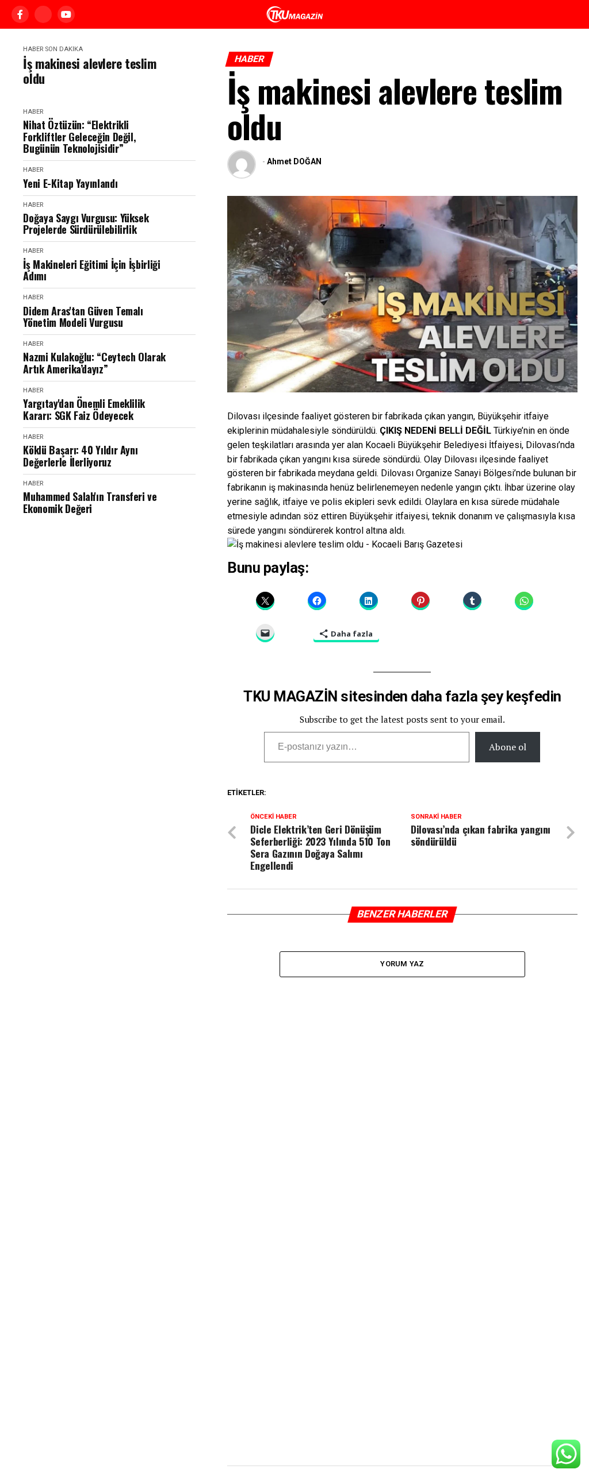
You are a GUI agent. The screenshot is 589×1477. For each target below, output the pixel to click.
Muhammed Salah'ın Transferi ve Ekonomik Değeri (89, 502)
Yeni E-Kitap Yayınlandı (70, 184)
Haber (33, 49)
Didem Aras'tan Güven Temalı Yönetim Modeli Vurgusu (83, 317)
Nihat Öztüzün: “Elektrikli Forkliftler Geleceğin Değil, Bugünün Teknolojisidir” (79, 137)
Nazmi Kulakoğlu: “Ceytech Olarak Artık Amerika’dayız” (94, 363)
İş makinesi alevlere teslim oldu (89, 71)
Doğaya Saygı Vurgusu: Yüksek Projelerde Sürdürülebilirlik (85, 224)
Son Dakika (64, 49)
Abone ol (507, 747)
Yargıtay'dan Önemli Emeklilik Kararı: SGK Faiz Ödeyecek (84, 409)
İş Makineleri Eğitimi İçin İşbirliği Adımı (91, 270)
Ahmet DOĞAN (294, 161)
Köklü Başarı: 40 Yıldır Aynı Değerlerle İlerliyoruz (80, 456)
